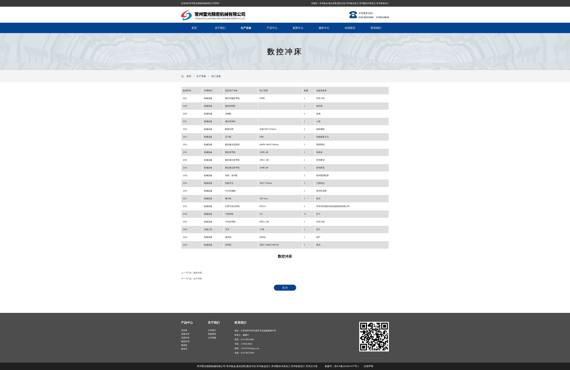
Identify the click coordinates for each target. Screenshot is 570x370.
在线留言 (350, 27)
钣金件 (184, 349)
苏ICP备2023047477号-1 (346, 366)
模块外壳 (185, 341)
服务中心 (324, 27)
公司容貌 (212, 338)
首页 (194, 27)
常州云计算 (312, 366)
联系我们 (376, 27)
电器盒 (184, 345)
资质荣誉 (212, 334)
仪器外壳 (185, 338)
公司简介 (212, 330)
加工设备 (216, 76)
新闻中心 (298, 27)
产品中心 (272, 27)
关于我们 (220, 27)
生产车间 (198, 279)
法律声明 (368, 366)
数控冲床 (198, 273)
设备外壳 (185, 334)
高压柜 (184, 330)
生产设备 (246, 27)
